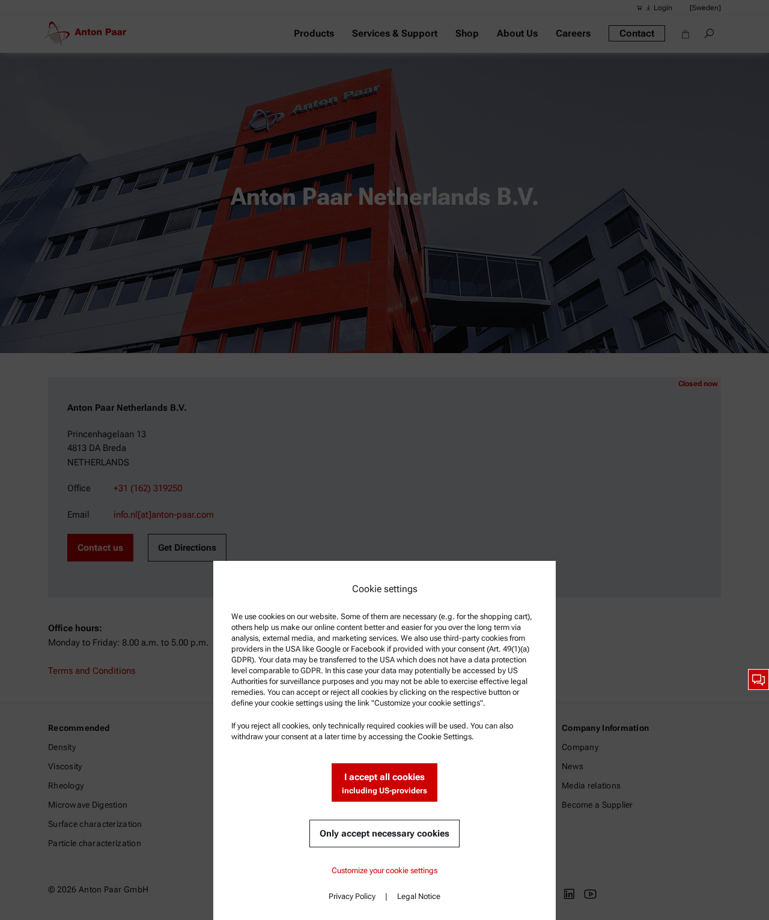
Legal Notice (418, 896)
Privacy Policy (352, 896)
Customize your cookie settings (384, 870)
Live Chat (758, 679)
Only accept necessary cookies (384, 833)
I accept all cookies (384, 783)
